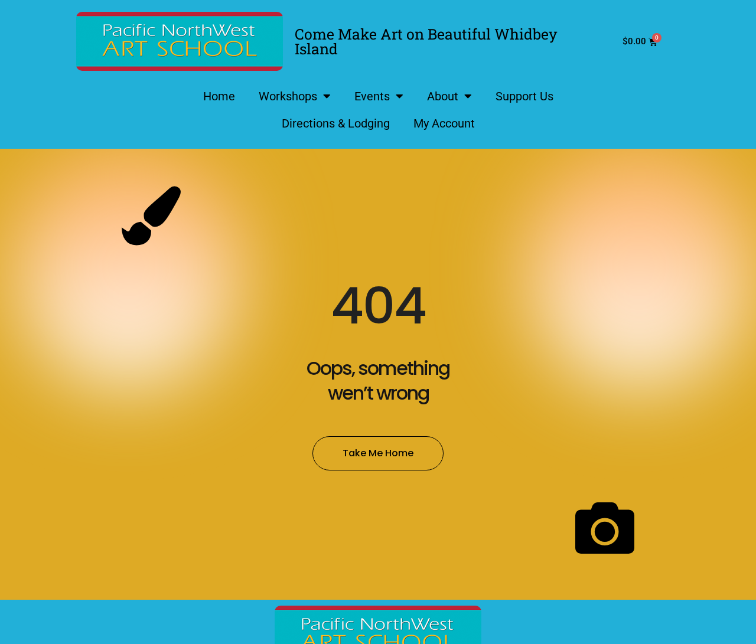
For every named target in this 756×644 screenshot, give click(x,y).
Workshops (288, 96)
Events (372, 96)
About (442, 96)
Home (219, 96)
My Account (444, 123)
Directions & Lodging (336, 123)
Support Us (524, 96)
